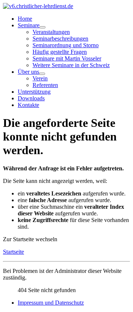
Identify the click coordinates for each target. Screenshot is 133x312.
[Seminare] (42, 27)
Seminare (29, 25)
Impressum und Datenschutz (51, 302)
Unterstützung (34, 92)
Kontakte (28, 105)
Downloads (31, 98)
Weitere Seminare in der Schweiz (71, 65)
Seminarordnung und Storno (66, 45)
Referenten (45, 85)
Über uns (28, 72)
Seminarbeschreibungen (60, 38)
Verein (40, 78)
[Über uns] (42, 74)
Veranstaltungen (51, 32)
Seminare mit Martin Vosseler (67, 58)
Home (25, 18)
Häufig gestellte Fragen (60, 52)
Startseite (13, 252)
